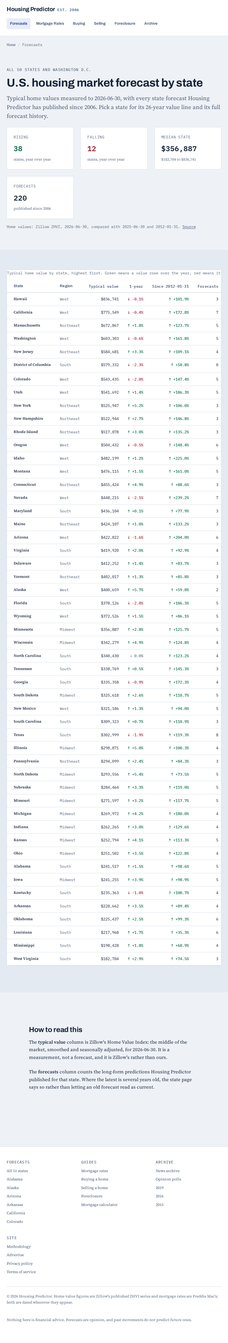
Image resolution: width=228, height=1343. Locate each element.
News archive (168, 1170)
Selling (100, 23)
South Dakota (26, 695)
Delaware (22, 563)
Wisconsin (23, 642)
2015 (159, 1204)
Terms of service (21, 1271)
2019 (159, 1187)
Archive (151, 23)
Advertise (15, 1255)
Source (189, 226)
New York (22, 405)
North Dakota (26, 774)
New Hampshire (28, 418)
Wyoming (22, 616)
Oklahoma (23, 919)
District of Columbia (32, 364)
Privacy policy (20, 1263)
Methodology (19, 1246)
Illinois (20, 747)
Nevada (21, 497)
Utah (18, 392)
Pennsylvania (26, 761)
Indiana (21, 826)
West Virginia (26, 958)
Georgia (21, 682)
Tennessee (23, 668)
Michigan (22, 813)
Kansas (20, 840)
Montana (22, 471)
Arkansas (22, 906)
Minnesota (23, 629)
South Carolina (27, 721)
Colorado (22, 379)
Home (11, 44)
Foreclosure (125, 23)
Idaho (19, 458)
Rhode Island (26, 431)
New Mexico (25, 708)
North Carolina (27, 655)
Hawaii (20, 299)
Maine (19, 524)
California (23, 312)
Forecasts (18, 23)
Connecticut (25, 484)
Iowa (18, 879)
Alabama (22, 866)
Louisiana (23, 932)
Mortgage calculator (99, 1204)
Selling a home (94, 1187)
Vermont (21, 576)
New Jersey (23, 351)
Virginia (21, 550)
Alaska (20, 589)
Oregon (20, 444)
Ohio (18, 853)
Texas (19, 734)
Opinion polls (168, 1179)
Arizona (21, 537)
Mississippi (24, 945)
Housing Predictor (43, 9)
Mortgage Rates (50, 23)
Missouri (22, 800)
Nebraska (22, 787)
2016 (159, 1196)
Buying (79, 23)
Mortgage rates (94, 1170)
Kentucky (22, 892)
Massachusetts (27, 325)
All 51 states (17, 1170)
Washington (25, 338)
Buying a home (94, 1179)
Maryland (23, 511)
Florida (20, 603)
